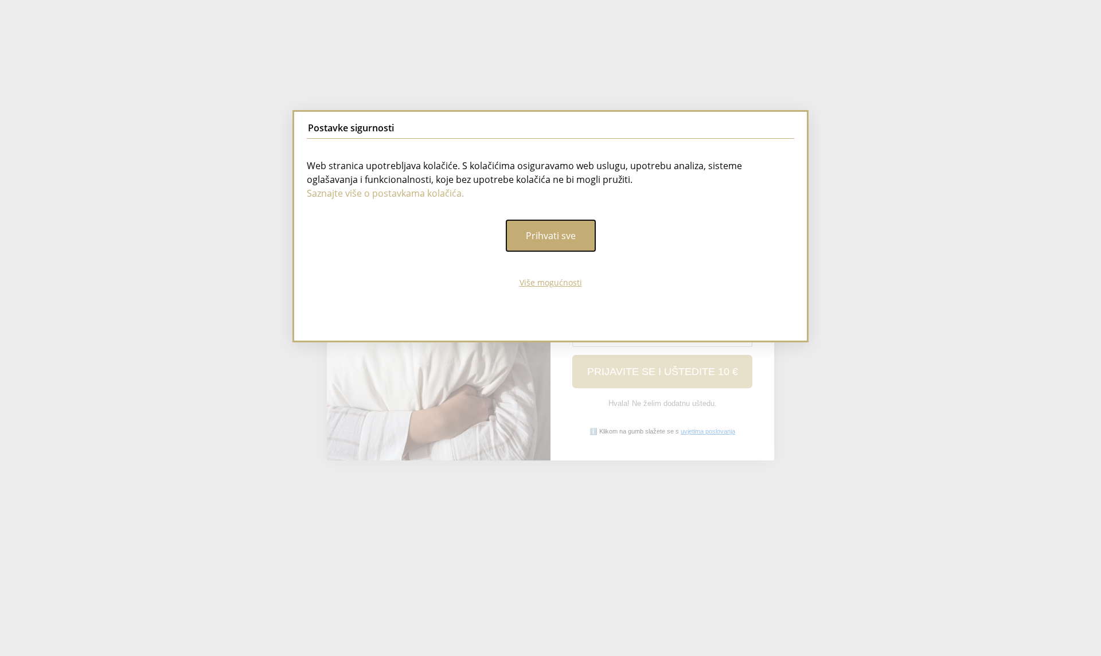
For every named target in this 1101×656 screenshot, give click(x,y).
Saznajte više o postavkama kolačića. (385, 193)
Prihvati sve (551, 235)
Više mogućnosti (551, 282)
